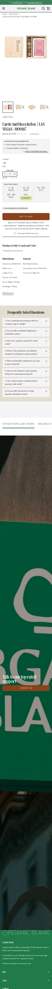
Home (4, 14)
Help (4, 972)
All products (13, 14)
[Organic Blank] (26, 8)
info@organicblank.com (34, 2)
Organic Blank (7, 117)
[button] (43, 8)
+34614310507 (18, 2)
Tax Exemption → (35, 134)
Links (4, 980)
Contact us (26, 688)
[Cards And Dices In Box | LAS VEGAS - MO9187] (7, 107)
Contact (26, 198)
